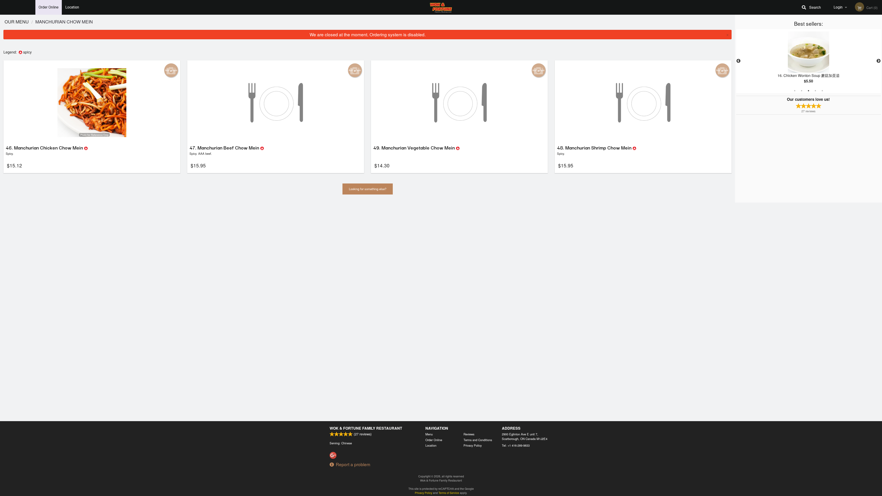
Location (72, 7)
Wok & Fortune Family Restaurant (366, 428)
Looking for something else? (367, 189)
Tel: (516, 445)
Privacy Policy (473, 445)
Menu (429, 434)
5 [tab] (822, 90)
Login (838, 7)
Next (878, 61)
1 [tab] (794, 90)
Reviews (469, 434)
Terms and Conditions (478, 440)
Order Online (49, 7)
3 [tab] (808, 90)
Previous (738, 61)
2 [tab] (801, 90)
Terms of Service (448, 493)
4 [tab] (815, 90)
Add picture (171, 70)
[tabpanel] (808, 61)
